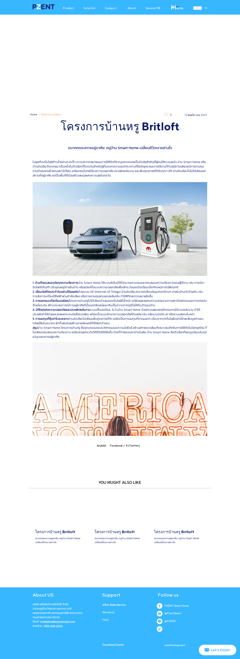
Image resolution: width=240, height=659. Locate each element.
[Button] (61, 533)
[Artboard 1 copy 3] (159, 629)
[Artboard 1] (159, 613)
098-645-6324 (53, 626)
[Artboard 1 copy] (159, 606)
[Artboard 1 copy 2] (159, 621)
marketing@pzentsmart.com (57, 621)
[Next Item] (202, 389)
